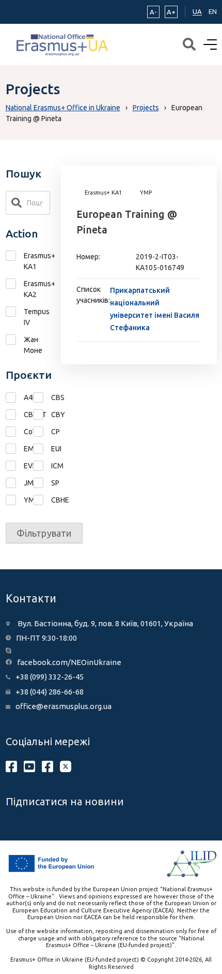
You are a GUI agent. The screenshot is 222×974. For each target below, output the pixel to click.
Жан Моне (33, 345)
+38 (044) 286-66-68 (49, 691)
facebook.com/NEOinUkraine (69, 662)
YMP (15, 500)
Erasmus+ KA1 (37, 261)
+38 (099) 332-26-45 (49, 676)
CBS (42, 397)
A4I (15, 397)
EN (213, 11)
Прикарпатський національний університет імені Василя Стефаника (154, 309)
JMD (15, 483)
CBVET (15, 414)
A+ (171, 12)
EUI (42, 449)
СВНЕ (42, 500)
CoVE (15, 431)
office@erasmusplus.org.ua (63, 706)
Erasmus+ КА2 (37, 289)
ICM (42, 466)
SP (42, 483)
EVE (15, 466)
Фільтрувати (44, 533)
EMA (15, 449)
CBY (42, 414)
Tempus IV (37, 317)
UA (197, 11)
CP (42, 431)
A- (153, 12)
